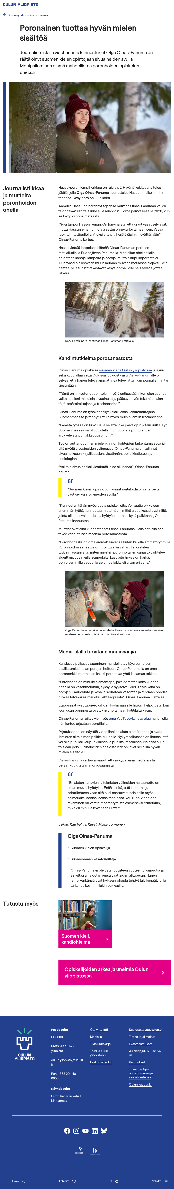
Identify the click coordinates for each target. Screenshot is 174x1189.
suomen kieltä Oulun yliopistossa (125, 370)
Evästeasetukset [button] (140, 1044)
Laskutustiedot (101, 1062)
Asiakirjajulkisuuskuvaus (145, 1053)
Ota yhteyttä (99, 1030)
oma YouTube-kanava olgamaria (134, 718)
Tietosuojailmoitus (142, 1037)
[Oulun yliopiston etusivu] (31, 3)
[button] (160, 1181)
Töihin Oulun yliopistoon (99, 1053)
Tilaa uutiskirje (100, 1044)
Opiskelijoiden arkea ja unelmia (27, 15)
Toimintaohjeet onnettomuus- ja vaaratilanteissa (141, 1073)
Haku (15, 1181)
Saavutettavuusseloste (145, 1030)
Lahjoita (64, 1181)
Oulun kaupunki (140, 1084)
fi (115, 1184)
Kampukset (137, 1062)
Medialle (96, 1037)
